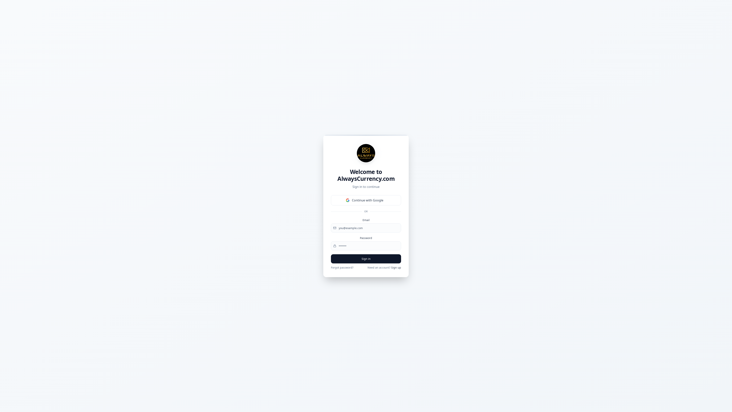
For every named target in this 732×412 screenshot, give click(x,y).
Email (366, 220)
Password (366, 238)
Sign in (366, 259)
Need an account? (384, 267)
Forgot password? (342, 267)
